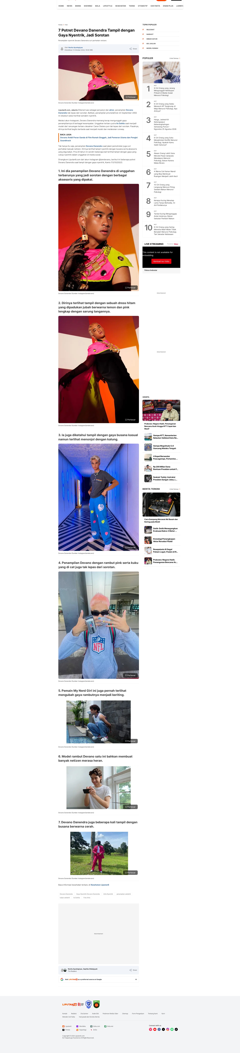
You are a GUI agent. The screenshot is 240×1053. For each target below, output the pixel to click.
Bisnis (78, 6)
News (69, 6)
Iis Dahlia (120, 123)
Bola (97, 6)
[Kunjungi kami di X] (163, 1029)
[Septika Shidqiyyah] (65, 970)
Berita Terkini (151, 489)
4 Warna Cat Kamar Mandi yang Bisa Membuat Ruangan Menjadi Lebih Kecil (166, 173)
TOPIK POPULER (149, 25)
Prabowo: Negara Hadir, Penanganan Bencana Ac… (165, 561)
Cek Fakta (155, 6)
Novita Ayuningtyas (75, 47)
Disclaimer (84, 1014)
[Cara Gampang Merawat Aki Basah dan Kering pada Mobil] (161, 505)
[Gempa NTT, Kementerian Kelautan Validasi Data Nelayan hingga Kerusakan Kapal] (148, 436)
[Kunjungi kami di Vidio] (150, 1029)
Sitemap (125, 1014)
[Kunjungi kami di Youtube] (154, 1029)
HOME (61, 6)
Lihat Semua (174, 58)
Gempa (145, 397)
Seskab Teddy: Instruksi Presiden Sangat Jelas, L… (165, 478)
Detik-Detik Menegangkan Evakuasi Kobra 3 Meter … (165, 529)
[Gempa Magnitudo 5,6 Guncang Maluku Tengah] (148, 447)
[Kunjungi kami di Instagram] (167, 1029)
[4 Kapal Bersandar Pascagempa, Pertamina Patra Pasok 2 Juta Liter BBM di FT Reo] (148, 457)
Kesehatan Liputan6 (100, 885)
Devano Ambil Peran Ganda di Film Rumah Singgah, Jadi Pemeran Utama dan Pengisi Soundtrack (99, 139)
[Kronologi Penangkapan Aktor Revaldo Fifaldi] (148, 540)
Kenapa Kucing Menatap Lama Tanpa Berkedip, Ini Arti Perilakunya (164, 202)
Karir (163, 1014)
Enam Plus (168, 6)
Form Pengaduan (138, 1014)
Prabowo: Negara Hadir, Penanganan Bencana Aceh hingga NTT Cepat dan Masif (160, 426)
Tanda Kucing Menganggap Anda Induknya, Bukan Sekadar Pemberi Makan (165, 216)
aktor (111, 110)
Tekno (132, 6)
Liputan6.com (80, 1036)
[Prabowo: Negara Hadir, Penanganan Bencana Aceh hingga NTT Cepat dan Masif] (161, 410)
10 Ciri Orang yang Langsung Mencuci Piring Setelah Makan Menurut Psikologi (164, 188)
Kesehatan (120, 6)
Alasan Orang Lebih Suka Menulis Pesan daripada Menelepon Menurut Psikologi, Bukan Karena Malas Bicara (164, 158)
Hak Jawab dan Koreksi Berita (89, 1017)
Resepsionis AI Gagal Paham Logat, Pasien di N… (165, 550)
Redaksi (74, 1014)
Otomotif (143, 6)
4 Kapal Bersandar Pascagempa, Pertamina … (165, 457)
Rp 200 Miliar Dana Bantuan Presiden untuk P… (165, 468)
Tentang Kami (153, 1014)
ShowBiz (88, 6)
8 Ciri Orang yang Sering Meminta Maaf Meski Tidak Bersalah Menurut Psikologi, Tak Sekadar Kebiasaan (165, 230)
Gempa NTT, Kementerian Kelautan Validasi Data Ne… (165, 436)
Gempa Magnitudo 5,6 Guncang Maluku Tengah (164, 447)
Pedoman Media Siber (110, 1014)
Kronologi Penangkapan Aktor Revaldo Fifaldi (164, 540)
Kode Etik (95, 1014)
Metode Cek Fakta (68, 1017)
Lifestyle (107, 6)
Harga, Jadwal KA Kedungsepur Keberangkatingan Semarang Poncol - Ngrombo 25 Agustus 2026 (165, 124)
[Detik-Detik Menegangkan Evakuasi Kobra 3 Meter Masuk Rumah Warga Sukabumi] (148, 530)
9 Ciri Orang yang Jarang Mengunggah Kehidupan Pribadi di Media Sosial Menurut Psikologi (164, 91)
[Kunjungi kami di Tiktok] (176, 1029)
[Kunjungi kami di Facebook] (159, 1029)
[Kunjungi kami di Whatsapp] (171, 1029)
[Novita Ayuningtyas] (62, 48)
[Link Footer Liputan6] (73, 1004)
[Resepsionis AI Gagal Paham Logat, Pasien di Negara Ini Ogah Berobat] (148, 550)
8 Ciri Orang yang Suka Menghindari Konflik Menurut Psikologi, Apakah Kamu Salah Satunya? (165, 141)
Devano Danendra (94, 146)
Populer (147, 58)
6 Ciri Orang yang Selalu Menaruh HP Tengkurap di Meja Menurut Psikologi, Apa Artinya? (165, 107)
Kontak (64, 1014)
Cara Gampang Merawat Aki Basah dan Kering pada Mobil (161, 520)
